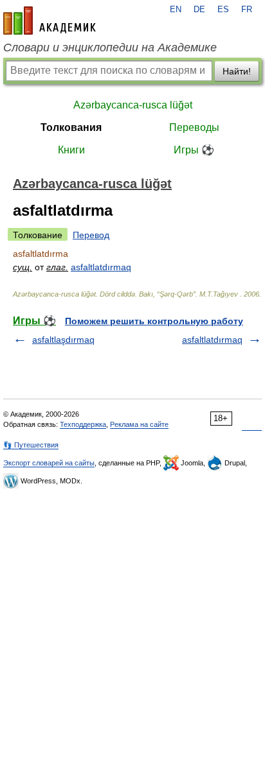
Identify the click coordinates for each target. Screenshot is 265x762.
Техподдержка (83, 424)
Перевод (91, 235)
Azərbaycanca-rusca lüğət (132, 105)
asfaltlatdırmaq (101, 267)
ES (223, 9)
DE (199, 9)
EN (175, 9)
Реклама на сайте (139, 424)
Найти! (237, 71)
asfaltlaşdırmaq (63, 339)
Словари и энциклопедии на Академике (110, 47)
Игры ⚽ (194, 149)
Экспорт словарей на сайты (49, 463)
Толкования (71, 127)
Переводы (194, 127)
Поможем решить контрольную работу (154, 321)
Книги (71, 149)
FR (246, 9)
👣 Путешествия (31, 445)
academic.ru (49, 20)
